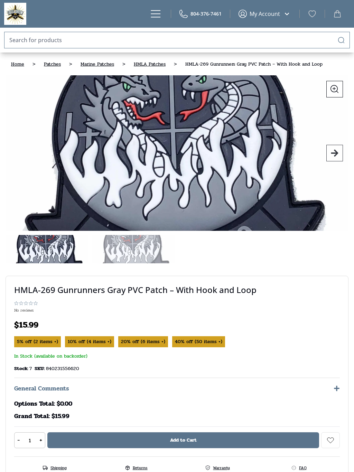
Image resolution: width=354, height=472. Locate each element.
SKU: (40, 368)
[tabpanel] (177, 153)
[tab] (47, 249)
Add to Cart (183, 440)
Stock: (21, 368)
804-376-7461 (206, 13)
